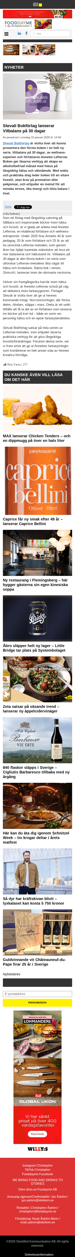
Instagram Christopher (37, 1165)
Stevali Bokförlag (16, 143)
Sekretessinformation (39, 1254)
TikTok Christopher (37, 1169)
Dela (8, 206)
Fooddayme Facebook (37, 1174)
